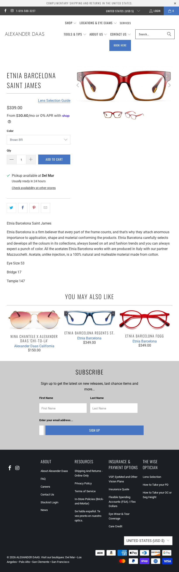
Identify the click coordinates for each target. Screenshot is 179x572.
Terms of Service (85, 491)
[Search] (169, 34)
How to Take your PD (156, 484)
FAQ (43, 478)
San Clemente (40, 561)
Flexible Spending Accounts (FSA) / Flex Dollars (122, 501)
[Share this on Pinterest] (34, 208)
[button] (71, 23)
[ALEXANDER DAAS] (24, 34)
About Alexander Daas (54, 471)
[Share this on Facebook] (23, 208)
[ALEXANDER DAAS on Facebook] (5, 11)
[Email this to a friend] (45, 208)
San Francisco (60, 561)
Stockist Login (49, 502)
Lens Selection (152, 476)
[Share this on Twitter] (11, 208)
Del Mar (70, 557)
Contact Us (47, 494)
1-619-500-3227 (26, 11)
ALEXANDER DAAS (28, 557)
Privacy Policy (83, 483)
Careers (45, 486)
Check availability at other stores (34, 188)
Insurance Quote (119, 489)
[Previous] (77, 85)
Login (157, 11)
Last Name (97, 398)
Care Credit (115, 526)
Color (10, 131)
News (44, 510)
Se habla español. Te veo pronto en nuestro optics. (88, 516)
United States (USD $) (120, 11)
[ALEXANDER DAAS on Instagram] (12, 11)
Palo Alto (24, 561)
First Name (46, 398)
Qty (9, 150)
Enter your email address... (56, 420)
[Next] (169, 85)
